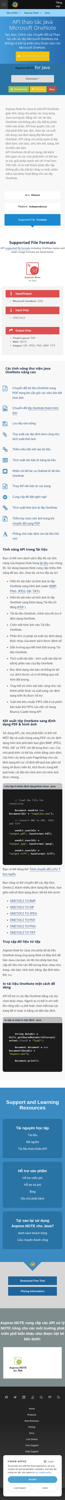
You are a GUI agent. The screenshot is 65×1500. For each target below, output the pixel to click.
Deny (45, 1488)
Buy (51, 89)
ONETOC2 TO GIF (22, 907)
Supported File (32, 219)
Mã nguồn (32, 1142)
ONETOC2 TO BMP (23, 900)
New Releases (32, 1421)
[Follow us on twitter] (15, 1398)
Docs (31, 1433)
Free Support (31, 1445)
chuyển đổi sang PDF (26, 523)
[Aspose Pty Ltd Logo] (15, 4)
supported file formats (17, 248)
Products (31, 1415)
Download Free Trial (34, 56)
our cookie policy (43, 1472)
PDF (21, 607)
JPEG (21, 591)
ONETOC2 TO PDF (22, 919)
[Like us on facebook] (6, 1398)
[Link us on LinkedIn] (24, 1398)
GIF (29, 591)
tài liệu (44, 563)
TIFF (35, 591)
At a (32, 195)
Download (20, 89)
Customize (20, 1488)
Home (32, 1408)
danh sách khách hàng (32, 1233)
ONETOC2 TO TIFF (23, 932)
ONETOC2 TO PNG (23, 926)
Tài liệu (32, 1135)
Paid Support (31, 1451)
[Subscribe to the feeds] (58, 1398)
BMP (53, 586)
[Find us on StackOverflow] (32, 1398)
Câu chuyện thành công (32, 1239)
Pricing (39, 89)
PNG (13, 591)
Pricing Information (32, 1291)
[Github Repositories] (50, 1398)
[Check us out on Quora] (41, 1398)
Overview (31, 78)
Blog (33, 1191)
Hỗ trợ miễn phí (32, 1178)
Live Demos (32, 1439)
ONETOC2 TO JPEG (23, 913)
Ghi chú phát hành (32, 1198)
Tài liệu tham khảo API (32, 1148)
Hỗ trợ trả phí (32, 1184)
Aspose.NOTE (18, 1369)
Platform (32, 206)
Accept (33, 1479)
